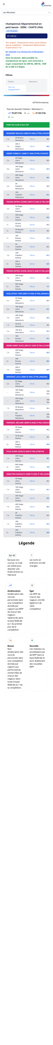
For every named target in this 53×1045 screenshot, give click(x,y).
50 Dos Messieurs (19, 325)
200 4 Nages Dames (18, 263)
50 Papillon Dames (18, 246)
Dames (11, 81)
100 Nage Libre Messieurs (19, 169)
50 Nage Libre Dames (18, 208)
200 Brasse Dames (18, 361)
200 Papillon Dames (18, 532)
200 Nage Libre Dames (19, 217)
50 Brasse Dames (19, 230)
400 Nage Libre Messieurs (19, 177)
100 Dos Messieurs (19, 331)
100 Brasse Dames (18, 238)
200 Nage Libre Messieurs (19, 317)
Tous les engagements (14, 88)
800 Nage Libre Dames (19, 286)
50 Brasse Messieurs (19, 139)
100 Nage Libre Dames (19, 489)
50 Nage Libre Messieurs (19, 160)
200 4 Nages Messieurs (19, 146)
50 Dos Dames (18, 224)
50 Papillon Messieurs (19, 186)
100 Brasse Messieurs (19, 338)
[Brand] (46, 4)
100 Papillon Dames (18, 255)
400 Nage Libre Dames (19, 278)
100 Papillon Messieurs (19, 194)
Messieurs (33, 81)
